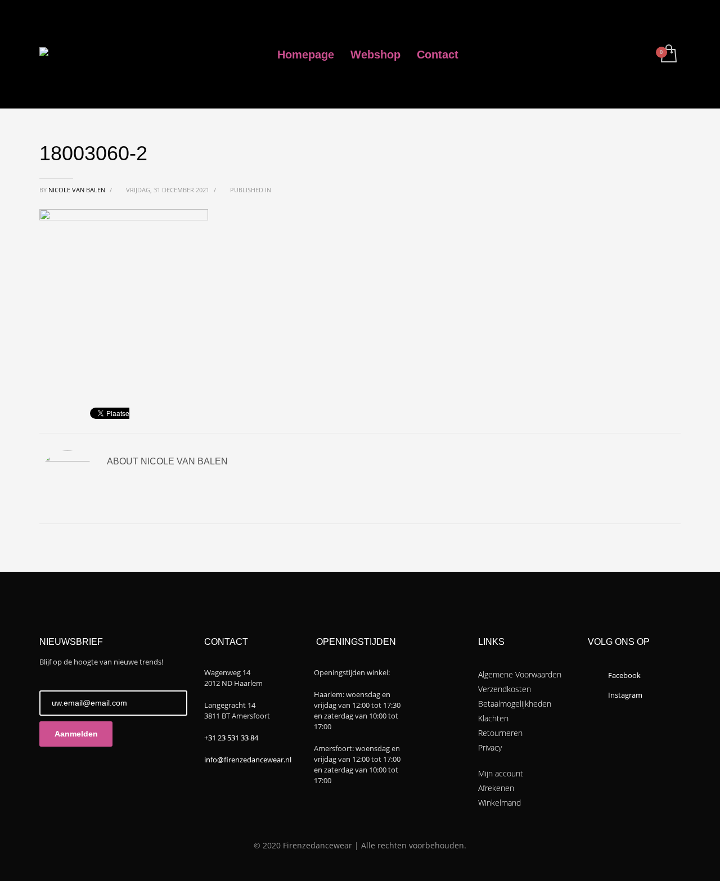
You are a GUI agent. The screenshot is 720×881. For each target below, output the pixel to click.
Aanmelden (76, 733)
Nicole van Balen (77, 190)
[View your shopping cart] (668, 54)
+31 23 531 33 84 (231, 738)
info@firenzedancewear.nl (247, 760)
